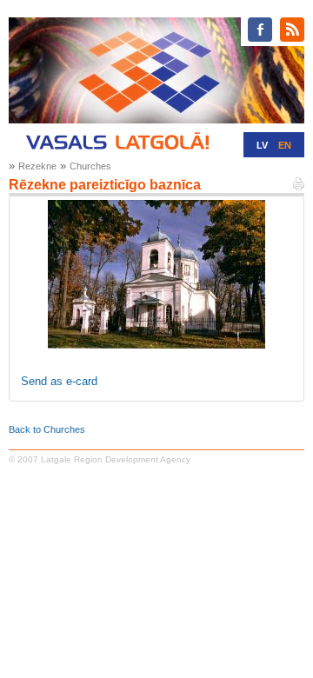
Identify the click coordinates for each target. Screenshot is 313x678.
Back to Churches (47, 429)
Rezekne (37, 166)
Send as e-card (59, 381)
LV (262, 145)
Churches (90, 166)
